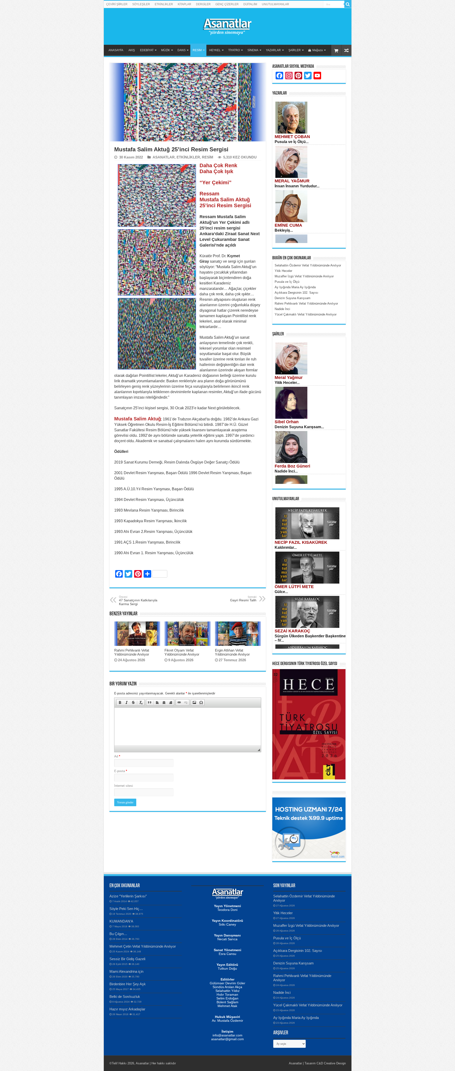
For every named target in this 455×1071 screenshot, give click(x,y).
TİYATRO (234, 50)
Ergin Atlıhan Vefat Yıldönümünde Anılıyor (232, 652)
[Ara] (347, 4)
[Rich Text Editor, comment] (187, 727)
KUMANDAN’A (121, 921)
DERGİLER (203, 4)
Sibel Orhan (287, 421)
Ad (117, 756)
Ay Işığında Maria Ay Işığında (296, 1018)
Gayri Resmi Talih (243, 598)
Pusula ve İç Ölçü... (292, 142)
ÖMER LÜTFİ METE (294, 586)
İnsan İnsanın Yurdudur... (297, 186)
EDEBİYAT (147, 50)
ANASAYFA (116, 50)
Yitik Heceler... (287, 383)
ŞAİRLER (294, 50)
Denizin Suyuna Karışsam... (299, 427)
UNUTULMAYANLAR (275, 4)
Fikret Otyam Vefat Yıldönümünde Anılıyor (181, 652)
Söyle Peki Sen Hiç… (126, 909)
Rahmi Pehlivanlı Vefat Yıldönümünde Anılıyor (131, 652)
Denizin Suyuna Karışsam (293, 963)
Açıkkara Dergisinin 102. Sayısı (297, 951)
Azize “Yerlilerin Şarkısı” (128, 896)
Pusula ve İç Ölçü (287, 938)
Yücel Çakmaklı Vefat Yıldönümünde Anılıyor (307, 1005)
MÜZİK (165, 50)
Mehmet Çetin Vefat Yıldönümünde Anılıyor (142, 946)
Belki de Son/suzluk (124, 996)
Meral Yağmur (289, 377)
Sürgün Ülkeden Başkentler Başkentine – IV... (310, 638)
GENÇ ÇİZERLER (227, 4)
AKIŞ (131, 50)
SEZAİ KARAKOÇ (292, 631)
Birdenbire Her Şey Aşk (127, 984)
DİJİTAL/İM (250, 4)
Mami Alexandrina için (126, 971)
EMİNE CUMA (288, 225)
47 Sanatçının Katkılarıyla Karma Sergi (138, 600)
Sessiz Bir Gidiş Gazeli (127, 959)
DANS (181, 50)
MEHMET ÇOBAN (292, 136)
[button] (120, 702)
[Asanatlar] (227, 25)
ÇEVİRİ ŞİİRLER (116, 4)
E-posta (120, 771)
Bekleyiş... (284, 230)
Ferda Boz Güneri (292, 466)
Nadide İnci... (286, 471)
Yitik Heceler (283, 913)
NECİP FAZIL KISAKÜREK (301, 542)
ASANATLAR (164, 157)
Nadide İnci (282, 992)
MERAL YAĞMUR (292, 181)
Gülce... (281, 592)
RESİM (197, 50)
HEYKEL (215, 50)
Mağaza (317, 50)
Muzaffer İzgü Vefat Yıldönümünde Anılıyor (306, 925)
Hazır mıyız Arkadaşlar (127, 1009)
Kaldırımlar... (286, 547)
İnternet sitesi (123, 786)
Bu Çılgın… (118, 934)
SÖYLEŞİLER (141, 4)
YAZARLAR (273, 50)
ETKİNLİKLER (164, 4)
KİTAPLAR (184, 4)
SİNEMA (252, 50)
